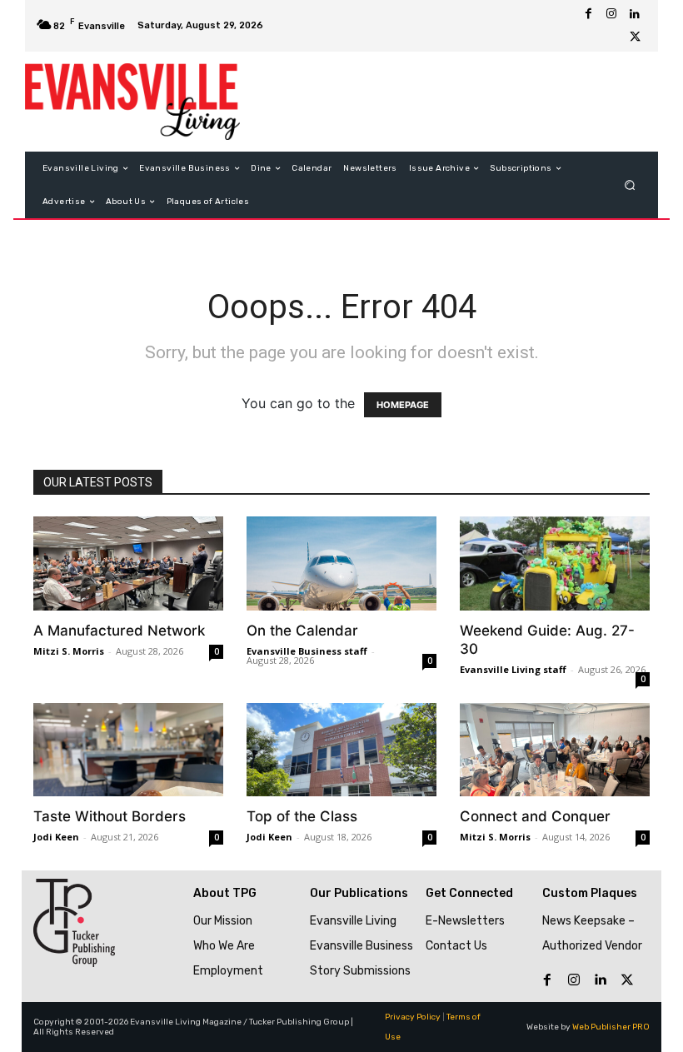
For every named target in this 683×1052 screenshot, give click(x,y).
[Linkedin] (634, 14)
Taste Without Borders (109, 816)
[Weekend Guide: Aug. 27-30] (555, 563)
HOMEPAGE (402, 405)
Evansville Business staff (307, 651)
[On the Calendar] (341, 563)
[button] (630, 185)
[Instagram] (611, 14)
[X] (634, 37)
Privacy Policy (413, 1017)
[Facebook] (588, 14)
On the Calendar (302, 630)
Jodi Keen (56, 836)
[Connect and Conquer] (555, 750)
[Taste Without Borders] (128, 750)
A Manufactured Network (119, 630)
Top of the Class (302, 816)
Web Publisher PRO (611, 1027)
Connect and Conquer (535, 816)
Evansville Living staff (513, 669)
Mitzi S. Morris (68, 651)
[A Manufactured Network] (128, 563)
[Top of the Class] (341, 750)
